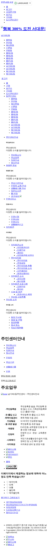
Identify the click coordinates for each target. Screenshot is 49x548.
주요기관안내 (17, 183)
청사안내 (15, 163)
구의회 (9, 17)
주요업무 (15, 158)
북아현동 (10, 45)
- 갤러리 (19, 253)
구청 (8, 86)
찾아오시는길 (12, 513)
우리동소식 (16, 155)
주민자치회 (16, 258)
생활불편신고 (17, 224)
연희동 (9, 50)
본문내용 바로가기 (9, 2)
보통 (11, 487)
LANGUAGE (23, 3)
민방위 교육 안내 (18, 186)
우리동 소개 (11, 300)
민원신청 (15, 217)
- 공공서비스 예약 (24, 294)
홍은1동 (9, 61)
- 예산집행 (20, 281)
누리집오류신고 (13, 510)
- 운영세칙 (20, 263)
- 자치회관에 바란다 (25, 255)
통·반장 (14, 194)
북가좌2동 (10, 74)
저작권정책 (11, 507)
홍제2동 (9, 56)
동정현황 (15, 322)
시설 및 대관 (16, 292)
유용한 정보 (11, 165)
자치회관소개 (17, 245)
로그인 (9, 9)
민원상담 (15, 219)
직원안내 (15, 160)
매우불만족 (14, 493)
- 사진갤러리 (21, 271)
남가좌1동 (10, 66)
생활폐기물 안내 (18, 188)
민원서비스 (11, 199)
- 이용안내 (20, 250)
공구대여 (15, 196)
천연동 (9, 43)
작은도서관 (16, 191)
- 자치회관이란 (22, 247)
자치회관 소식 (17, 276)
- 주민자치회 (21, 260)
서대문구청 (11, 12)
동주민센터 (11, 96)
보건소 (9, 15)
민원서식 (15, 222)
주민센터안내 (12, 137)
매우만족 (13, 482)
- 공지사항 (20, 279)
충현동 (9, 40)
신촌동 (9, 48)
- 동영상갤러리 (22, 273)
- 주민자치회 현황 (24, 266)
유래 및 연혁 (16, 320)
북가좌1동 (10, 71)
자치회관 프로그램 (19, 284)
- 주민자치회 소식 (24, 268)
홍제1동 (9, 53)
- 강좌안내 (20, 286)
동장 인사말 (16, 317)
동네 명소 (15, 325)
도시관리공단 (12, 20)
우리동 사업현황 (18, 297)
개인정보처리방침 (14, 502)
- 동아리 (19, 289)
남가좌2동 (5, 35)
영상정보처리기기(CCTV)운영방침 (21, 505)
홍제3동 (9, 58)
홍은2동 (9, 63)
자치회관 (10, 227)
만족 (11, 485)
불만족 (12, 490)
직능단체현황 (17, 328)
